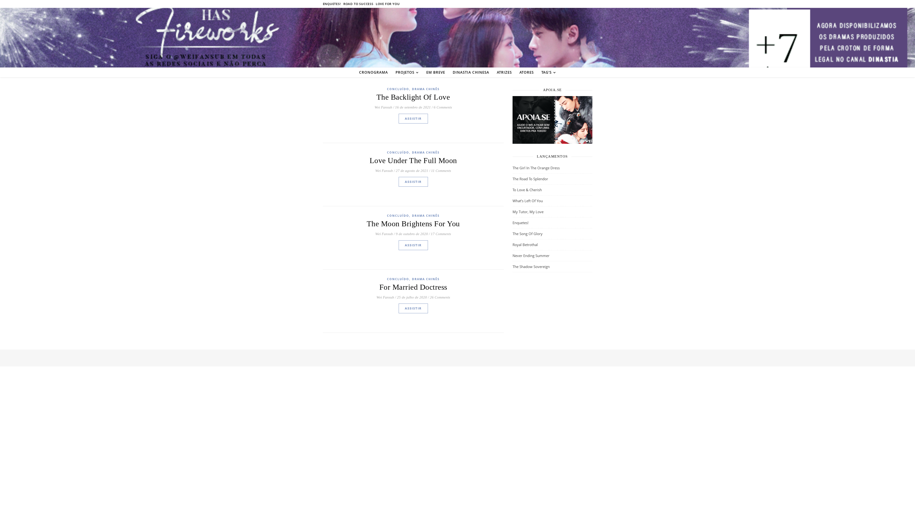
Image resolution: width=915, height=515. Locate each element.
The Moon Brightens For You (413, 223)
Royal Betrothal (525, 244)
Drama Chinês (426, 89)
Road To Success (358, 4)
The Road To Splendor (530, 178)
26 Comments (440, 297)
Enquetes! (332, 4)
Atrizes (504, 72)
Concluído (398, 89)
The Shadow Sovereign (531, 266)
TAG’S (546, 72)
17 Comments (441, 234)
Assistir (413, 118)
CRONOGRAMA (373, 72)
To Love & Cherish (527, 189)
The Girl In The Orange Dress (536, 167)
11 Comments (441, 171)
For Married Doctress (413, 287)
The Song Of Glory (528, 233)
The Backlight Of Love (413, 97)
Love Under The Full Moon (413, 160)
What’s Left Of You (528, 200)
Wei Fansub (383, 107)
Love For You (388, 4)
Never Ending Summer (531, 255)
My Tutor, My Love (528, 211)
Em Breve (435, 72)
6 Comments (443, 107)
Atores (526, 72)
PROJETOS (405, 72)
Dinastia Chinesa (471, 72)
